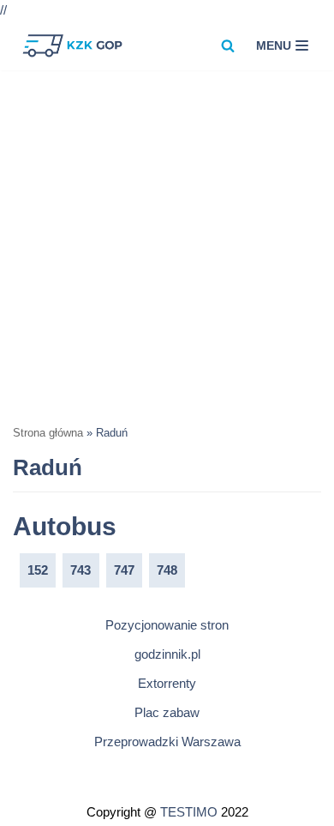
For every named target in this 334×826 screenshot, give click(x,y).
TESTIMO (189, 812)
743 (80, 570)
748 (167, 570)
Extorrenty (167, 683)
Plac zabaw (167, 712)
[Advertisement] (167, 246)
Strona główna (48, 433)
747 (124, 570)
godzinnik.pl (167, 654)
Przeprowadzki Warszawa (167, 741)
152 (37, 570)
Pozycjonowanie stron (167, 625)
